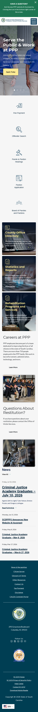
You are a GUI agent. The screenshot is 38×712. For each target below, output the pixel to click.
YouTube (25, 641)
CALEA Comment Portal (19, 597)
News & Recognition (19, 567)
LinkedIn (18, 641)
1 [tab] (14, 90)
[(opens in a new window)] (19, 655)
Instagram (22, 641)
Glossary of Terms (19, 576)
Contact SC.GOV (19, 687)
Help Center (19, 684)
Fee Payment (19, 588)
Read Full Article (8, 508)
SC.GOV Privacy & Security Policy (19, 680)
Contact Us (19, 584)
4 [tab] (23, 90)
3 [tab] (20, 90)
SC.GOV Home (19, 677)
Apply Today (10, 72)
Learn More (13, 367)
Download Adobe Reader (19, 690)
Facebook (11, 641)
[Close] (35, 2)
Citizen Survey (19, 571)
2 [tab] (17, 90)
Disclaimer (19, 592)
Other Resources (19, 580)
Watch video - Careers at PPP (19, 388)
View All (5, 474)
